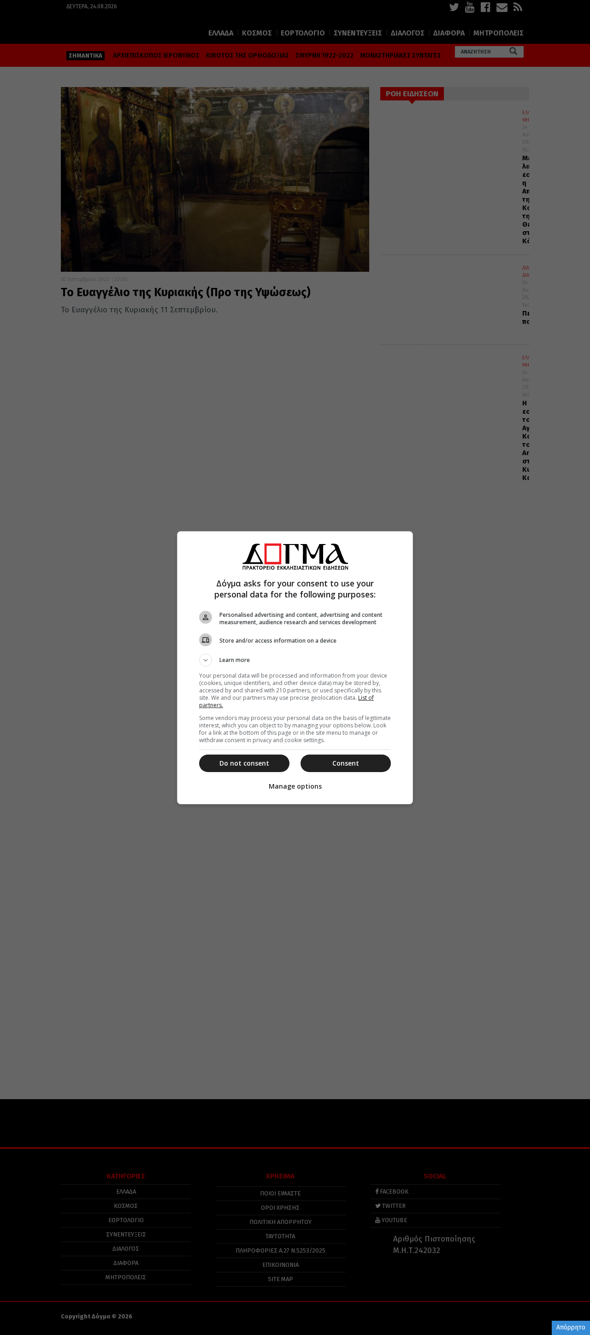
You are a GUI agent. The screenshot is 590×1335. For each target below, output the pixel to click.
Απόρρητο (570, 1327)
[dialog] (295, 667)
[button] (295, 660)
